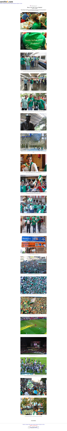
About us (31, 427)
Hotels (7, 3)
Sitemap (36, 427)
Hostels (9, 3)
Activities (12, 3)
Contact (34, 427)
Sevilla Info (17, 3)
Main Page (1, 3)
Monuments (14, 3)
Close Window (33, 420)
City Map (21, 3)
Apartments (4, 3)
